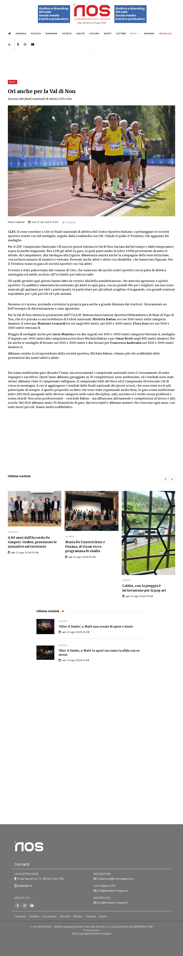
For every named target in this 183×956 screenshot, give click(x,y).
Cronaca (20, 916)
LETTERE (121, 33)
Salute (78, 916)
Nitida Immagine (101, 933)
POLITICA (36, 33)
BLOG (134, 33)
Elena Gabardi (16, 222)
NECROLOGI (165, 33)
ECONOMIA (51, 33)
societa (12, 536)
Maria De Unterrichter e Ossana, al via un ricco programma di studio (28, 546)
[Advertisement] (91, 442)
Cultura (91, 916)
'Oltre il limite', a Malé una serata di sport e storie (96, 626)
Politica (34, 916)
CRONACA (21, 33)
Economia (49, 916)
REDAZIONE (102, 874)
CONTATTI (24, 886)
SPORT (108, 33)
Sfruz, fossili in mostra (141, 549)
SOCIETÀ (66, 33)
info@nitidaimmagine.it (112, 890)
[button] (165, 479)
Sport (103, 916)
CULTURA (94, 33)
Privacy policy (92, 930)
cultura (69, 580)
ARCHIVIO (149, 33)
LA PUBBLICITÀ (104, 886)
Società (65, 916)
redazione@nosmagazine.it (115, 878)
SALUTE (80, 33)
